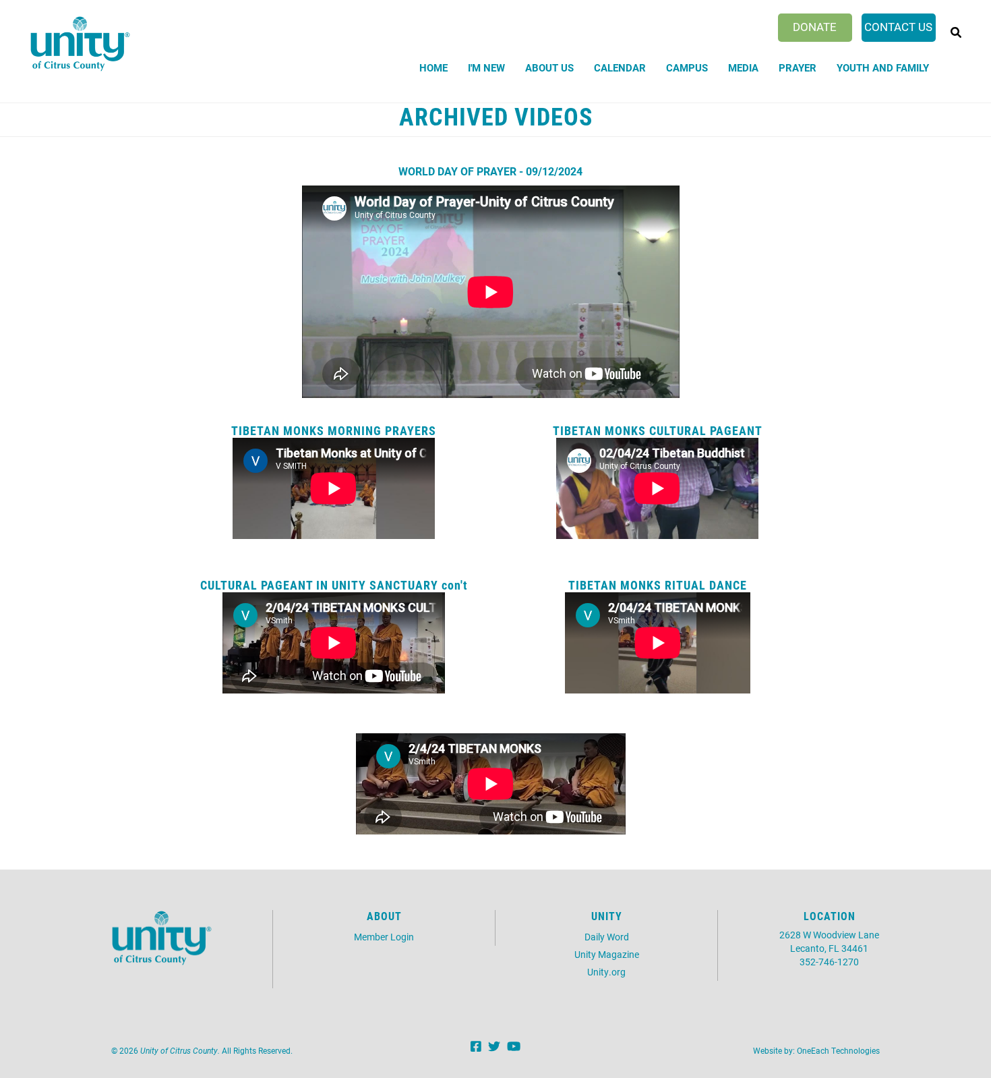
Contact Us (898, 26)
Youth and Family (883, 67)
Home (433, 67)
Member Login (384, 936)
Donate (815, 26)
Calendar (620, 67)
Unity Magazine (606, 954)
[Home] (80, 44)
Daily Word (606, 936)
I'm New (486, 67)
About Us (549, 67)
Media (743, 67)
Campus (687, 67)
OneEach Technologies (838, 1050)
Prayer (797, 67)
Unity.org (606, 971)
